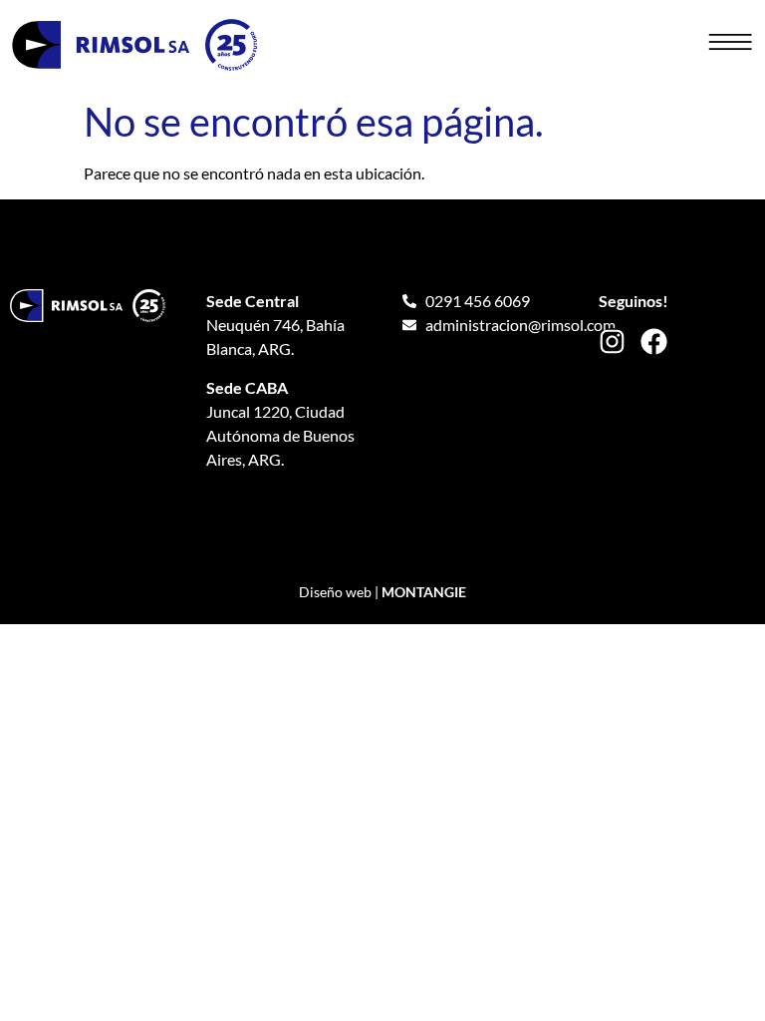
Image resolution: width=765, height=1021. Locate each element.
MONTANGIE (424, 591)
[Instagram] (612, 341)
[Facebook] (653, 341)
